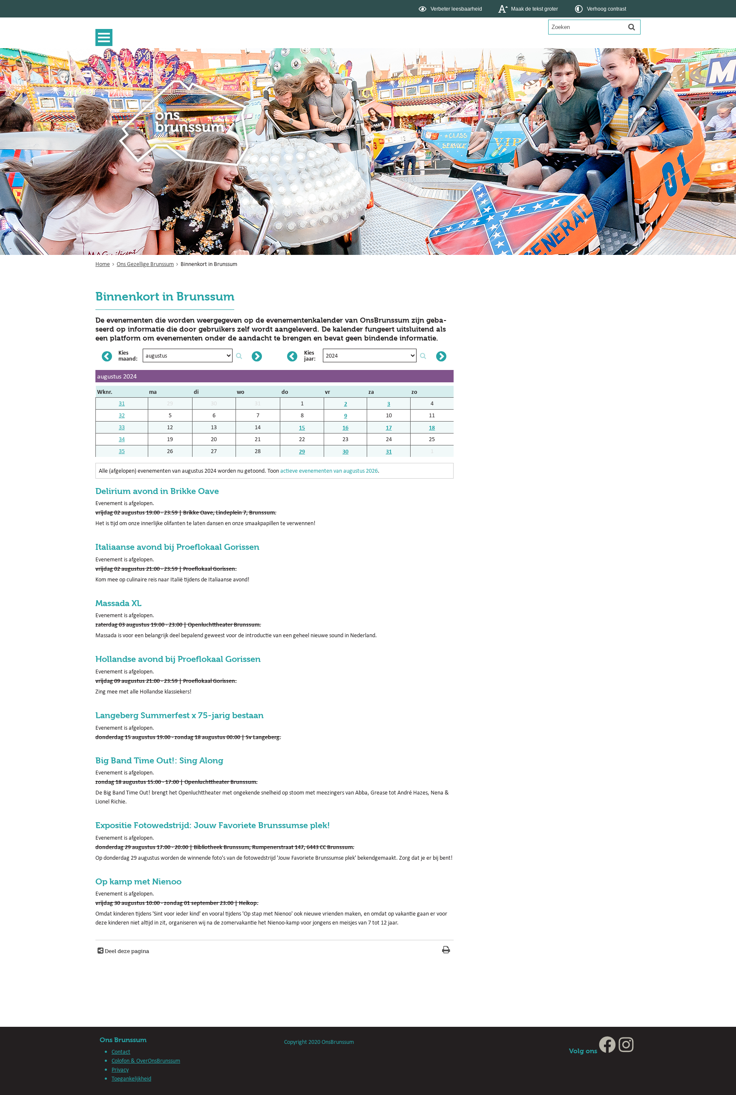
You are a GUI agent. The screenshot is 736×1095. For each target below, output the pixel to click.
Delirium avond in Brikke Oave (157, 491)
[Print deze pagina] (446, 950)
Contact (121, 1051)
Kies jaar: (310, 355)
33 (122, 427)
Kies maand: (128, 355)
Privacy (120, 1069)
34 (122, 439)
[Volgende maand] (256, 356)
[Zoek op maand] (239, 356)
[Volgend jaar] (441, 356)
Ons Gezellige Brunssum (145, 264)
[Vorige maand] (106, 356)
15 (302, 427)
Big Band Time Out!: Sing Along (159, 761)
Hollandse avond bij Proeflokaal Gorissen (178, 659)
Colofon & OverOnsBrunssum (146, 1060)
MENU (106, 37)
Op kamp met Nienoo (138, 882)
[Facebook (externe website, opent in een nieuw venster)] (607, 1051)
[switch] (451, 8)
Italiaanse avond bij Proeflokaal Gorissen (177, 547)
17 (389, 427)
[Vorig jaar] (292, 356)
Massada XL (118, 603)
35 (122, 451)
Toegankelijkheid (131, 1078)
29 (302, 451)
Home (102, 264)
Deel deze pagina (126, 951)
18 (432, 427)
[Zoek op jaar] (423, 356)
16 (345, 427)
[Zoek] (631, 27)
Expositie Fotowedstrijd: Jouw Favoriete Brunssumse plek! (212, 825)
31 (122, 403)
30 (345, 451)
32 (122, 415)
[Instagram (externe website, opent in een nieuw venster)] (626, 1051)
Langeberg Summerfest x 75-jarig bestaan (179, 715)
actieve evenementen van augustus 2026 (329, 470)
